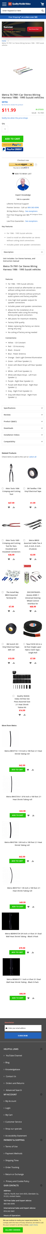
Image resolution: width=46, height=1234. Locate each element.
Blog (7, 1062)
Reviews (7, 415)
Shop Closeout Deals (34, 29)
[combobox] (23, 10)
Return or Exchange (14, 1174)
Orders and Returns (14, 1083)
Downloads (8, 428)
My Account (10, 1101)
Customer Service (13, 1121)
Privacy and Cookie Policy (17, 1181)
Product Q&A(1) (10, 421)
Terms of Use (11, 1146)
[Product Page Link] (11, 484)
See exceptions (31, 211)
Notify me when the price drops (15, 118)
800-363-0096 (33, 207)
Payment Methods (13, 1153)
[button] (21, 165)
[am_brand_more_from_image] (10, 746)
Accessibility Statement (16, 1135)
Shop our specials (13, 1128)
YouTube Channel (13, 1055)
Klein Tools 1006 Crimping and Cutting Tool (11, 491)
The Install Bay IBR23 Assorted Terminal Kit (12, 595)
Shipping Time (12, 1160)
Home (4, 41)
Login (7, 1108)
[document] (23, 1226)
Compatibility (9, 441)
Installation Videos (12, 435)
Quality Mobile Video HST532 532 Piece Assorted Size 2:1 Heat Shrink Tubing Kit (22, 702)
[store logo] (19, 4)
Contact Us (10, 1076)
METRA (5, 102)
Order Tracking (12, 1167)
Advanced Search (13, 1090)
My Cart (9, 1114)
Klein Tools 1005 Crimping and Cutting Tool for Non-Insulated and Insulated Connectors (11, 546)
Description (8, 252)
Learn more (33, 1225)
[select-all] (32, 457)
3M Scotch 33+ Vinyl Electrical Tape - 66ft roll (11, 647)
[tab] (23, 252)
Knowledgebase (12, 1069)
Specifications (9, 408)
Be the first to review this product (12, 105)
